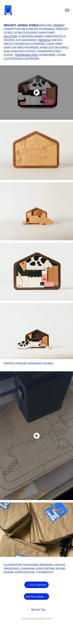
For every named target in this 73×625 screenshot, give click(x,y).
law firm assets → (36, 596)
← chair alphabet (36, 585)
